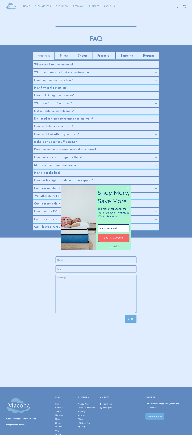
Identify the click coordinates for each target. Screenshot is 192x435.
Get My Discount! (113, 237)
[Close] (127, 188)
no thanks (114, 246)
